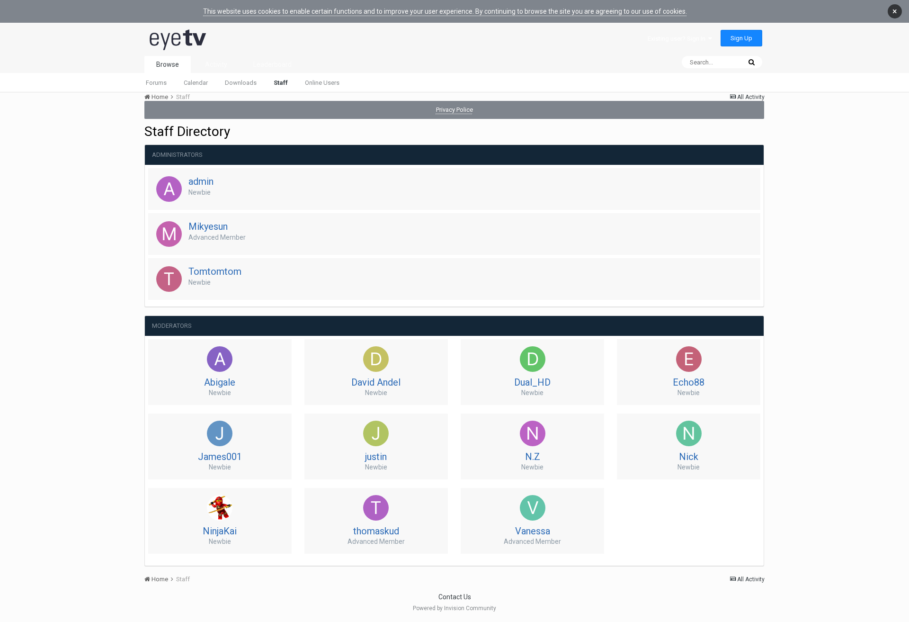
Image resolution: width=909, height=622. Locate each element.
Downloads (241, 82)
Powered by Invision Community (454, 608)
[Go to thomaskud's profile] (376, 508)
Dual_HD (532, 382)
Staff (281, 82)
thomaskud (376, 531)
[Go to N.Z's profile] (532, 433)
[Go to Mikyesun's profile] (169, 234)
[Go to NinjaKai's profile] (219, 508)
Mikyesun (208, 226)
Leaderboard (272, 64)
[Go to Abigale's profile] (219, 359)
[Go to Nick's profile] (689, 433)
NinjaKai (220, 531)
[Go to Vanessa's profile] (532, 508)
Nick (688, 456)
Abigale (219, 382)
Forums (156, 82)
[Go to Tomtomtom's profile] (169, 279)
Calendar (196, 82)
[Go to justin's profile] (376, 433)
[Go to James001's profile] (219, 433)
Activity (216, 64)
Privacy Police (454, 109)
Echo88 (688, 382)
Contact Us (454, 597)
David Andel (376, 382)
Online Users (322, 82)
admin (201, 181)
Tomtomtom (214, 271)
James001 (220, 456)
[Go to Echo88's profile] (689, 359)
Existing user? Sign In (678, 38)
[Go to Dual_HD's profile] (532, 359)
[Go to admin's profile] (169, 189)
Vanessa (532, 531)
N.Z (532, 456)
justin (376, 456)
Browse (167, 64)
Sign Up (741, 38)
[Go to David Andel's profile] (376, 359)
